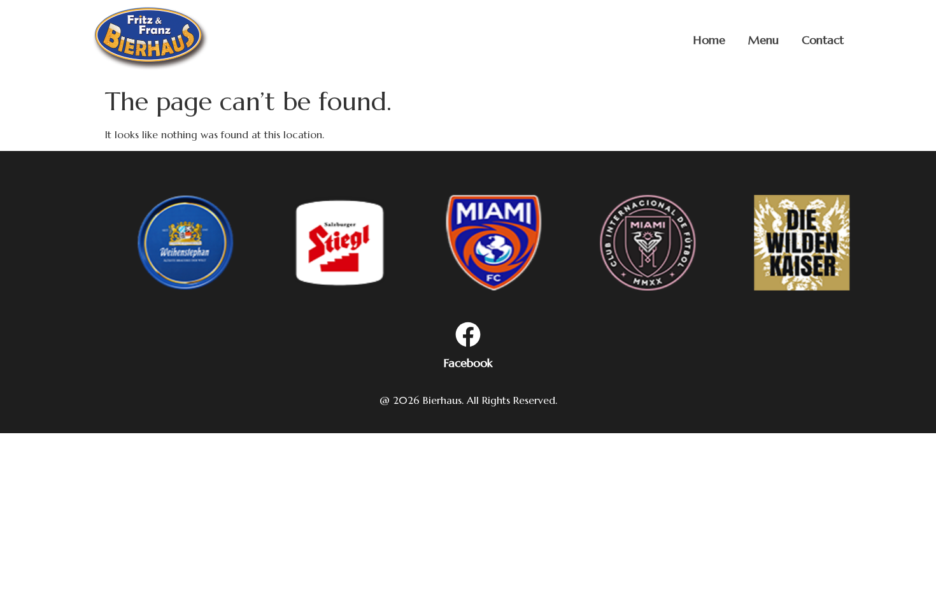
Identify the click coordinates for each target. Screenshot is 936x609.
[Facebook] (468, 336)
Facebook (468, 362)
